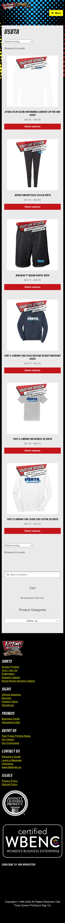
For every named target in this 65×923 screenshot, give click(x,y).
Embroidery (8, 674)
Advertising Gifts (11, 722)
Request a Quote (11, 756)
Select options (32, 126)
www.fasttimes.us (11, 767)
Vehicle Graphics (11, 694)
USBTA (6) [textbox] (40, 620)
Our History (8, 739)
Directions (7, 763)
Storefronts (8, 705)
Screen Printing (10, 667)
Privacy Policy (10, 781)
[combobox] (32, 620)
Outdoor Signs (10, 701)
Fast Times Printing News (16, 736)
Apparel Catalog (11, 677)
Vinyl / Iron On (10, 670)
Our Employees (10, 743)
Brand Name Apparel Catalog (18, 681)
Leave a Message (12, 760)
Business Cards (11, 718)
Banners (6, 698)
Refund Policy (10, 784)
